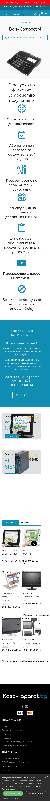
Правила (6, 738)
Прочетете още (8, 789)
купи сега (12, 436)
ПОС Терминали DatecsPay (15, 762)
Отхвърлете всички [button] (36, 793)
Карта (5, 770)
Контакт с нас (9, 766)
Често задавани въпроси (14, 746)
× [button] (48, 777)
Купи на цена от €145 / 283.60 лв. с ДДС (25, 38)
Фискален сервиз (10, 758)
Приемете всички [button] (13, 793)
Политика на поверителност (17, 742)
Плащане (6, 734)
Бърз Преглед (18, 535)
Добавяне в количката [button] (37, 615)
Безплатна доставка (12, 730)
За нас (5, 726)
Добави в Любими (18, 530)
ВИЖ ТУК (21, 395)
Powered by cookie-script (10, 798)
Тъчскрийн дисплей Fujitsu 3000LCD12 (10, 597)
